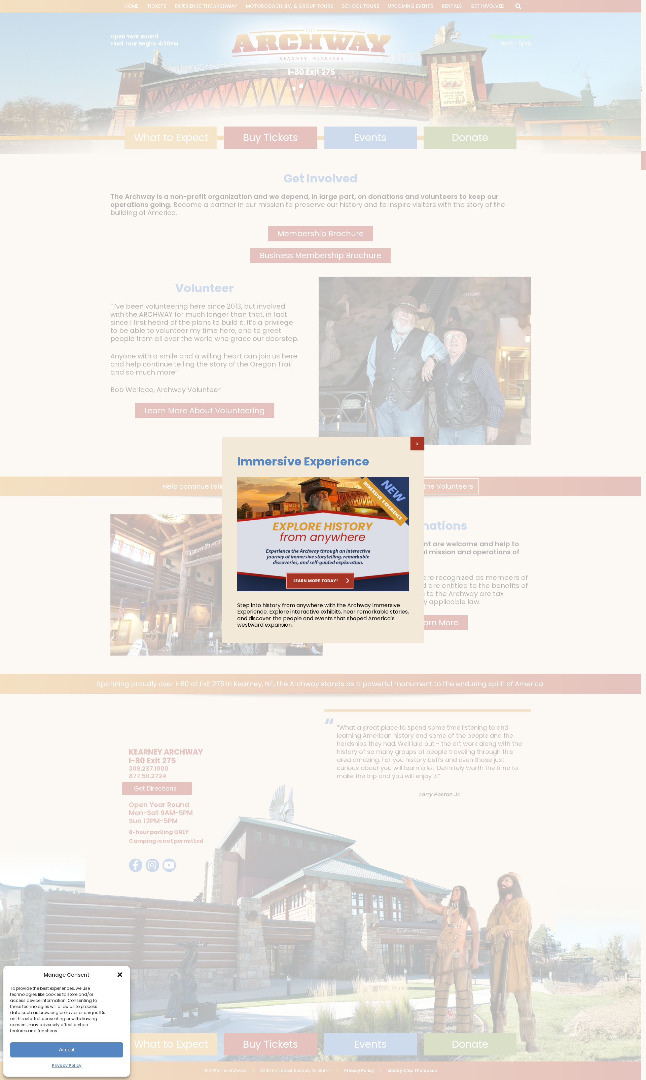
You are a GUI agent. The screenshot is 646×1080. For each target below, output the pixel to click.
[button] (119, 974)
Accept (66, 1049)
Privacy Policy (66, 1065)
